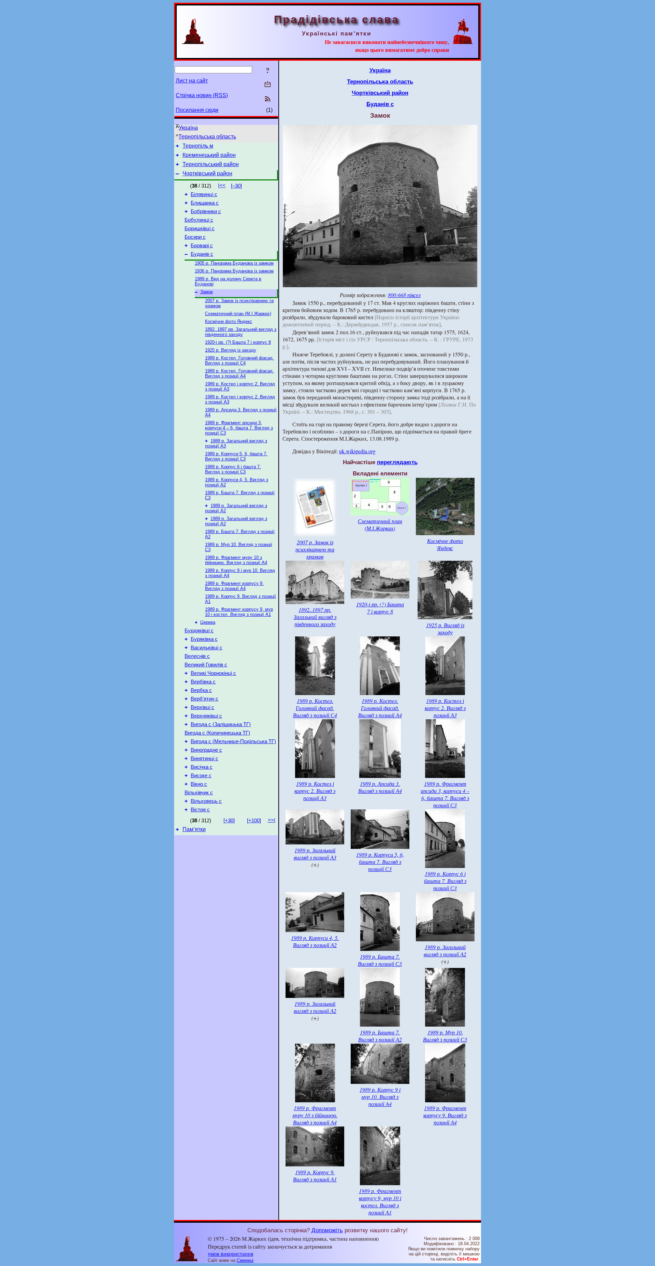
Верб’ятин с (204, 699)
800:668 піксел (404, 294)
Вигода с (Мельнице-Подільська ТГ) (233, 741)
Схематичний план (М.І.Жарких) (238, 313)
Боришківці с (200, 228)
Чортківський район (207, 173)
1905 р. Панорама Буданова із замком (234, 263)
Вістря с (200, 809)
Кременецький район (209, 155)
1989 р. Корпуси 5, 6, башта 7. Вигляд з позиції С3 (236, 456)
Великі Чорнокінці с (213, 673)
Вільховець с (206, 801)
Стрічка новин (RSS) (202, 95)
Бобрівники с (206, 211)
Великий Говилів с (206, 664)
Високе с (201, 775)
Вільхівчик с (199, 792)
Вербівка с (203, 681)
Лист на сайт (192, 81)
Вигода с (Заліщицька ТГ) (221, 724)
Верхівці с (202, 707)
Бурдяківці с (199, 630)
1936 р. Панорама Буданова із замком (234, 271)
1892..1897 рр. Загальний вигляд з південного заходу (240, 332)
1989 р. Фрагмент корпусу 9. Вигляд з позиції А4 (234, 586)
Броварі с (202, 245)
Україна (188, 128)
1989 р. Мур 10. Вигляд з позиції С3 (445, 1036)
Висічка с (202, 767)
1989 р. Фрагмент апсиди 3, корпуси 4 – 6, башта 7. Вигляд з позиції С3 (239, 428)
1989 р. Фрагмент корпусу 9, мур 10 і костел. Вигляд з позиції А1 (239, 612)
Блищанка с (205, 203)
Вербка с (201, 690)
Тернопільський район (211, 164)
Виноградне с (206, 750)
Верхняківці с (206, 716)
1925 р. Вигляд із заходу (230, 350)
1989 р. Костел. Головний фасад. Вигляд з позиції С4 (239, 360)
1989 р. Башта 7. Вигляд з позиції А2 (380, 1036)
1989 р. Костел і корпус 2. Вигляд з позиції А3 (445, 708)
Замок (206, 291)
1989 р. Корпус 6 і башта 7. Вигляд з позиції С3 (233, 469)
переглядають (397, 462)
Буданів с (202, 254)
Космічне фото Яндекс (228, 321)
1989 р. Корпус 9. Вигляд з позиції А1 (315, 1175)
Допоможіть (327, 1230)
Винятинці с (204, 758)
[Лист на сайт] (268, 85)
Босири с (195, 237)
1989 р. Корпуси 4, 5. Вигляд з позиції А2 (315, 941)
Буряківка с (204, 639)
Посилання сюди (197, 110)
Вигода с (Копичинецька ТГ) (217, 733)
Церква (207, 622)
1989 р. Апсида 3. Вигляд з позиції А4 (380, 787)
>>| (271, 820)
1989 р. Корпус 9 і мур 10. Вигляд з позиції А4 (380, 1096)
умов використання (230, 1253)
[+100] (254, 820)
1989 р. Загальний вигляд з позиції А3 (315, 854)
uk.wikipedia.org (357, 451)
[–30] (236, 186)
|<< (221, 185)
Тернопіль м (198, 146)
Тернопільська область (207, 136)
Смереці (245, 1260)
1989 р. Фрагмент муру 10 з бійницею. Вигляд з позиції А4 (236, 560)
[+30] (229, 820)
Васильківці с (206, 647)
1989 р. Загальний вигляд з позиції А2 (445, 950)
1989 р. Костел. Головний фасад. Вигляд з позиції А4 (239, 373)
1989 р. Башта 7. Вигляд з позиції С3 (380, 960)
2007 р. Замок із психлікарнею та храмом (314, 549)
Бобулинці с (199, 220)
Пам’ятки (194, 829)
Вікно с (199, 784)
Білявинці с (204, 194)
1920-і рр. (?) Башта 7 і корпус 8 (238, 342)
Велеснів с (197, 656)
